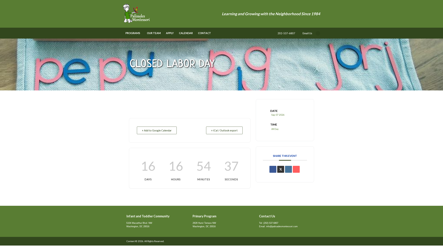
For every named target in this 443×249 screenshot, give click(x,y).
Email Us (307, 33)
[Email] (296, 169)
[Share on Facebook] (272, 169)
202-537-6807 (286, 33)
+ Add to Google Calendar (157, 130)
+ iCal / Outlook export (224, 130)
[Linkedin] (288, 169)
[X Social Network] (280, 169)
